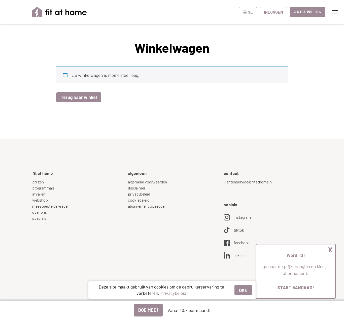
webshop (40, 200)
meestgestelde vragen (51, 206)
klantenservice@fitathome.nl (248, 181)
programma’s (43, 187)
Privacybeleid (173, 293)
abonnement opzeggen (147, 206)
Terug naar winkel (79, 97)
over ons (39, 212)
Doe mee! (148, 310)
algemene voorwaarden (147, 181)
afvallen (38, 194)
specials (39, 218)
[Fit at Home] (59, 12)
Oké (243, 290)
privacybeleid (139, 194)
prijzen (38, 181)
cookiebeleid (138, 200)
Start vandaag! (295, 287)
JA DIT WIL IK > (307, 11)
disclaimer (136, 187)
